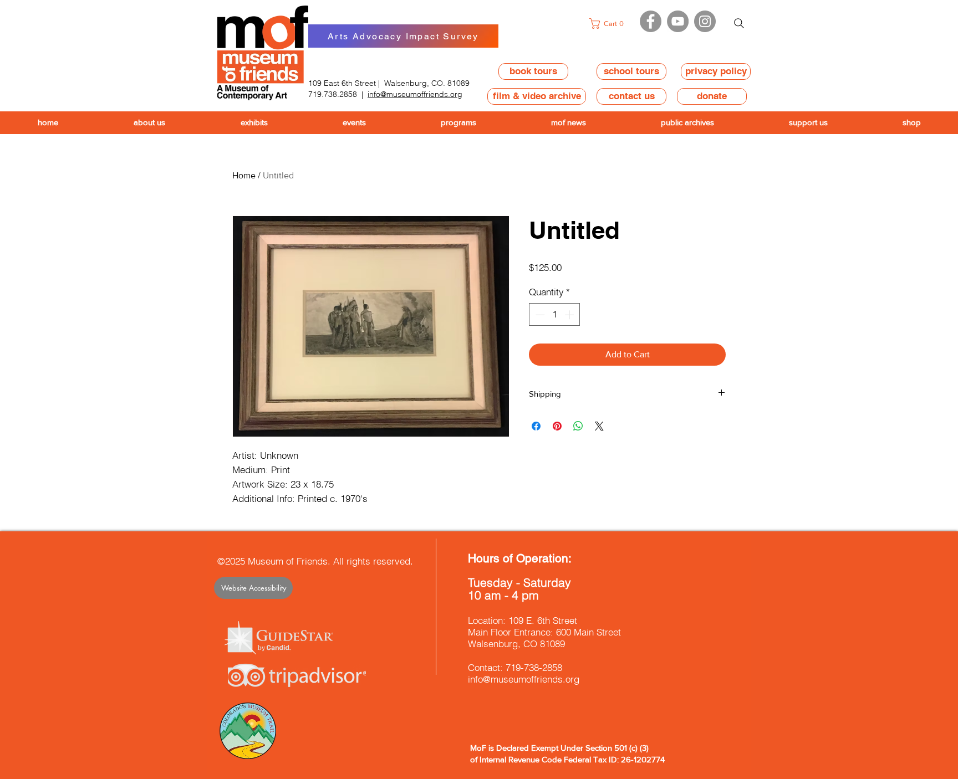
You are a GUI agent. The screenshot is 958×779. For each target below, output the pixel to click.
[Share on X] (599, 426)
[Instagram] (705, 21)
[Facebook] (650, 21)
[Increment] (570, 315)
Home (244, 175)
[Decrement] (539, 315)
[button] (609, 23)
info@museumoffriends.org (415, 94)
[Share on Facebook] (536, 426)
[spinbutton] (554, 315)
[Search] (739, 23)
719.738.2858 (332, 94)
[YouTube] (678, 21)
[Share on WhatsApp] (578, 426)
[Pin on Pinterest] (557, 426)
